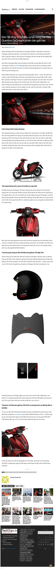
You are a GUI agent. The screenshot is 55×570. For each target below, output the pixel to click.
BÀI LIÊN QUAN (8, 486)
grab (22, 544)
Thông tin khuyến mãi (12, 43)
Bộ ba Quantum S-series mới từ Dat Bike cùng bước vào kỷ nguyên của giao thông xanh (6, 519)
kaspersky (30, 546)
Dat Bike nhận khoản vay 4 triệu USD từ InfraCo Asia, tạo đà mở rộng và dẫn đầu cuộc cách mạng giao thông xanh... (16, 520)
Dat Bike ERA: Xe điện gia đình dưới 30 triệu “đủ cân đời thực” (16, 498)
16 (52, 539)
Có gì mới (3, 495)
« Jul (45, 548)
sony (31, 554)
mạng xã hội (23, 550)
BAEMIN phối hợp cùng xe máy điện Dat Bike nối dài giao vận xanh (48, 518)
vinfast (22, 558)
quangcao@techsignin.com (10, 548)
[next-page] (52, 486)
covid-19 (29, 533)
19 (43, 542)
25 (41, 544)
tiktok (22, 556)
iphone (23, 546)
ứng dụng (28, 560)
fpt (31, 539)
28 (47, 544)
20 (45, 542)
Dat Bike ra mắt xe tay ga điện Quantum (37, 517)
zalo (22, 560)
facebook (24, 539)
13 (45, 539)
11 (41, 539)
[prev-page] (50, 486)
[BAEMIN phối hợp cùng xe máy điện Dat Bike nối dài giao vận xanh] (48, 511)
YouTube (21, 9)
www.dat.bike (18, 414)
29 (50, 544)
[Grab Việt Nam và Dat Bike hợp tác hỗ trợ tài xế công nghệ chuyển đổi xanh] (27, 492)
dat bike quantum (15, 472)
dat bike (8, 472)
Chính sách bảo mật (7, 542)
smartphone (24, 554)
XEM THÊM (19, 486)
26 (43, 544)
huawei (28, 544)
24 (39, 544)
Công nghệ (5, 12)
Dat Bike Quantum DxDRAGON (28, 472)
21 (47, 542)
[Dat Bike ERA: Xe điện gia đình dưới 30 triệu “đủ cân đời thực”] (17, 492)
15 (50, 539)
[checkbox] (50, 565)
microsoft (23, 548)
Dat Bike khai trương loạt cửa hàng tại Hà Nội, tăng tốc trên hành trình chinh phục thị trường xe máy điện (48, 500)
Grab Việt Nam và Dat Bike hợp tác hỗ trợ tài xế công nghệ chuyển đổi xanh (27, 499)
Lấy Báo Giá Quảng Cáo (8, 544)
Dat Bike (16, 65)
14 (47, 539)
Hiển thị (11, 47)
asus (30, 531)
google (30, 542)
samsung (25, 552)
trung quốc (28, 556)
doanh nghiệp (23, 537)
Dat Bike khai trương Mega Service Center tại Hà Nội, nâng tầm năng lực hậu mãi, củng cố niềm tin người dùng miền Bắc (6, 501)
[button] (52, 9)
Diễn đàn (14, 9)
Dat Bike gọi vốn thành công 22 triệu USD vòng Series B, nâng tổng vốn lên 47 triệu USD (38, 499)
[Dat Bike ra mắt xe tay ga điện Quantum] (38, 511)
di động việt (23, 535)
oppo (30, 550)
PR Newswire (29, 9)
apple (23, 532)
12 (43, 539)
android (23, 529)
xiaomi (29, 558)
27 (45, 544)
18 (41, 542)
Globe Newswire (40, 9)
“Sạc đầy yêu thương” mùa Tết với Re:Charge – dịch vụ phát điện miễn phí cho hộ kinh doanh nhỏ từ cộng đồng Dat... (27, 520)
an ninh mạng (31, 529)
